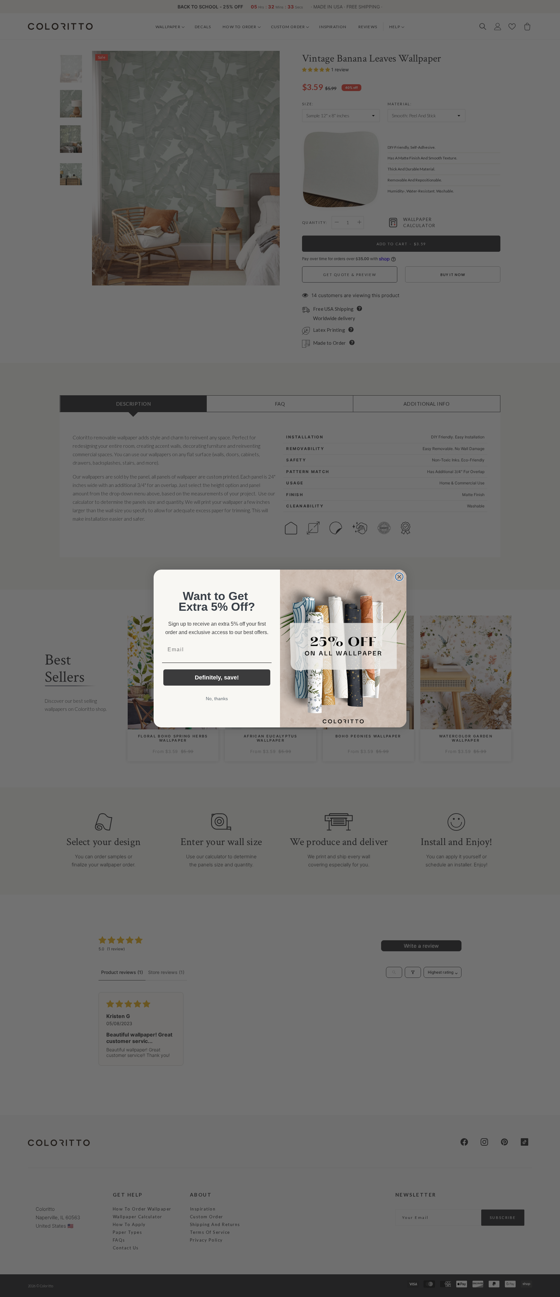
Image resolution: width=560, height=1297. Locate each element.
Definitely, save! (217, 677)
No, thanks (217, 698)
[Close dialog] (399, 577)
